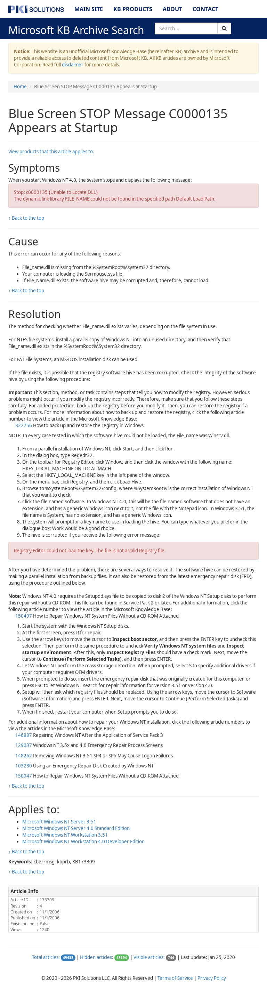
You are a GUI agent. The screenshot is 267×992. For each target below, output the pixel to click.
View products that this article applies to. (51, 151)
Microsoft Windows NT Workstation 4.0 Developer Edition (83, 841)
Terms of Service (175, 978)
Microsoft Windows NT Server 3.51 (59, 822)
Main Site (88, 9)
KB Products (132, 9)
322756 (23, 425)
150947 (23, 776)
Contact (205, 9)
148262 (23, 756)
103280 (23, 766)
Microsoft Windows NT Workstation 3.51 (65, 835)
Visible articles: (149, 957)
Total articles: (46, 957)
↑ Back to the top (26, 218)
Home (20, 86)
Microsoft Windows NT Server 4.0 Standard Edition (76, 828)
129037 (23, 745)
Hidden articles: (96, 957)
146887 (23, 735)
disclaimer (72, 65)
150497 (23, 616)
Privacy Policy (211, 978)
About (172, 9)
